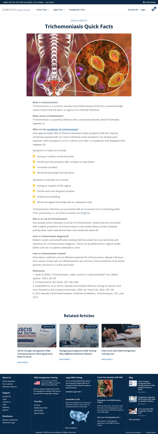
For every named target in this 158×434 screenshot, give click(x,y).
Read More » (23, 362)
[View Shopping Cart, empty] (153, 10)
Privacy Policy (151, 432)
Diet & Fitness (39, 413)
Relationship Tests (40, 408)
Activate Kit (133, 9)
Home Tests (42, 9)
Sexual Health (79, 20)
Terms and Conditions (133, 432)
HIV (85, 212)
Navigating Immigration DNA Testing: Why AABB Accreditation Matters (78, 352)
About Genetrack (8, 381)
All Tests (37, 405)
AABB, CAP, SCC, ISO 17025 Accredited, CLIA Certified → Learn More (28, 2)
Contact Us (6, 402)
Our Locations (7, 384)
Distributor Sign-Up (9, 386)
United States (150, 2)
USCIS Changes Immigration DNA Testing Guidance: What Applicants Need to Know (35, 353)
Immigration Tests (77, 9)
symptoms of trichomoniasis (62, 129)
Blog (131, 377)
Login (143, 9)
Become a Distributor (10, 420)
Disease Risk (38, 410)
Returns (5, 410)
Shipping (5, 407)
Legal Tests (58, 9)
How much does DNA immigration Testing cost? (145, 411)
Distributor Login (8, 422)
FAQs (4, 404)
